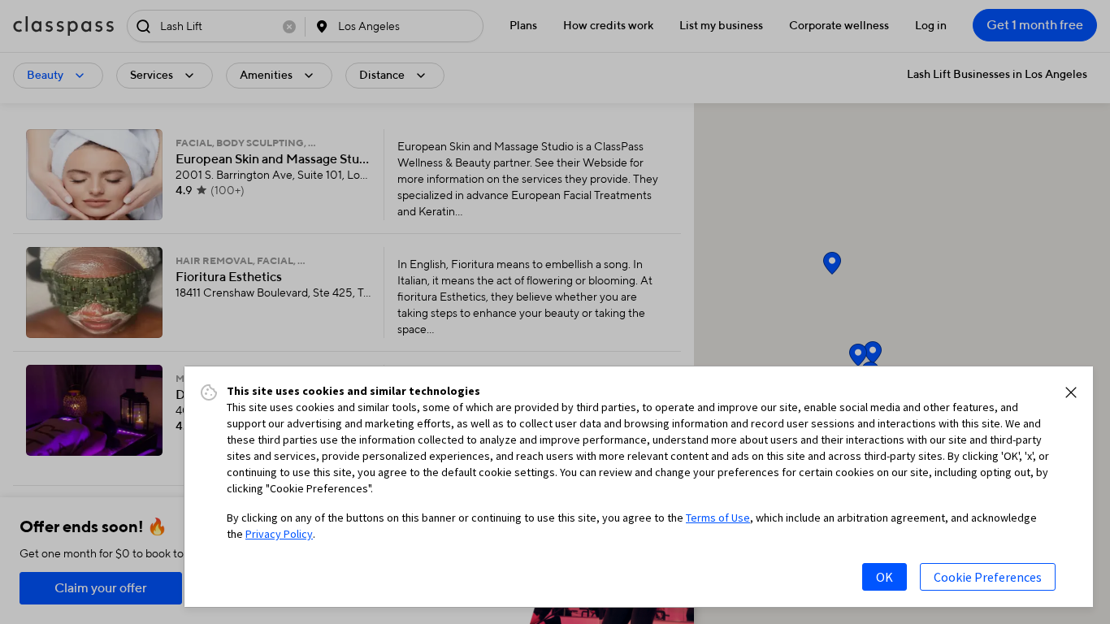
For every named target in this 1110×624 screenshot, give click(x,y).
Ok (884, 577)
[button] (1071, 392)
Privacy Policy (279, 533)
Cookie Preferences (988, 577)
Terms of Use (718, 517)
